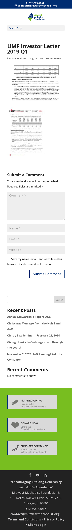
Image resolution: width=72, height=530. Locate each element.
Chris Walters (18, 58)
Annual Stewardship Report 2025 (29, 317)
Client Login (37, 525)
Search (59, 299)
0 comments (53, 58)
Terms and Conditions (24, 519)
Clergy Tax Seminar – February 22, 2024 (33, 335)
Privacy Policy (54, 519)
